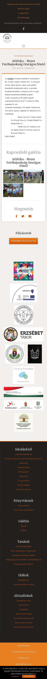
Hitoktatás (23, 609)
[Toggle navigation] (23, 46)
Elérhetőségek (24, 18)
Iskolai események (23, 614)
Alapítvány (23, 463)
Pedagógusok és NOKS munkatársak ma (24, 560)
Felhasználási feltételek (23, 652)
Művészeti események (24, 618)
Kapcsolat (23, 476)
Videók (24, 530)
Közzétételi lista (23, 664)
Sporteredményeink (23, 56)
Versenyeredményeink (23, 627)
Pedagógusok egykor (23, 564)
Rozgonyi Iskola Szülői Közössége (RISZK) (23, 459)
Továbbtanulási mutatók (23, 584)
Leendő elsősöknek (23, 454)
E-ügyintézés (23, 13)
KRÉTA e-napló (24, 9)
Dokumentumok (23, 489)
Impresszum (23, 658)
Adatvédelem (23, 646)
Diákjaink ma (23, 580)
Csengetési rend (23, 601)
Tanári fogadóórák (23, 546)
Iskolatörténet (23, 467)
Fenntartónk (23, 472)
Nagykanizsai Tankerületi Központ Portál (23, 4)
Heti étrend (23, 605)
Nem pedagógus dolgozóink (23, 551)
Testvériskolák (23, 485)
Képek (23, 526)
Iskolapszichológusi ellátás (23, 555)
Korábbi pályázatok (23, 241)
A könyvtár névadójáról (23, 510)
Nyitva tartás (23, 505)
